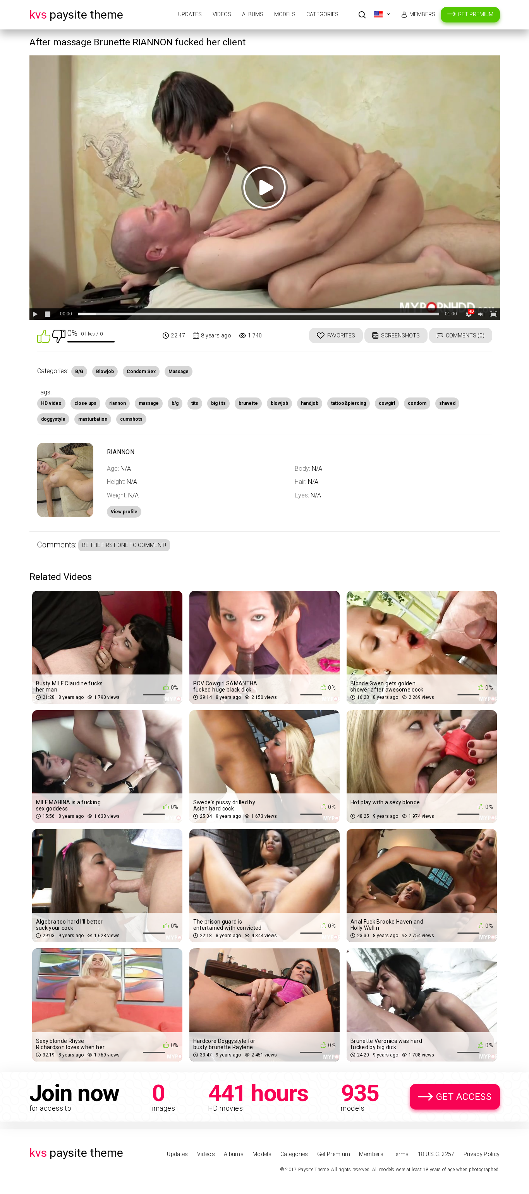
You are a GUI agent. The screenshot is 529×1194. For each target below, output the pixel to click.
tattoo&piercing (348, 403)
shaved (447, 403)
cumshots (131, 419)
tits (194, 403)
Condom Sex (141, 371)
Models (284, 14)
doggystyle (53, 419)
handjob (309, 403)
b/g (175, 403)
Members (422, 14)
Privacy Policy (482, 1154)
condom (417, 403)
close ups (85, 403)
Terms (400, 1154)
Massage (178, 371)
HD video (51, 403)
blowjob (279, 403)
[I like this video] (43, 336)
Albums (252, 14)
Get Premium (475, 14)
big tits (218, 403)
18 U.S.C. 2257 (436, 1154)
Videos (222, 14)
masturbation (92, 419)
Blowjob (105, 371)
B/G (79, 371)
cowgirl (387, 403)
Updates (190, 14)
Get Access (464, 1096)
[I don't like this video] (58, 336)
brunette (248, 403)
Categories (322, 14)
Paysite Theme (76, 14)
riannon (117, 403)
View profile (124, 511)
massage (149, 403)
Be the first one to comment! (124, 545)
